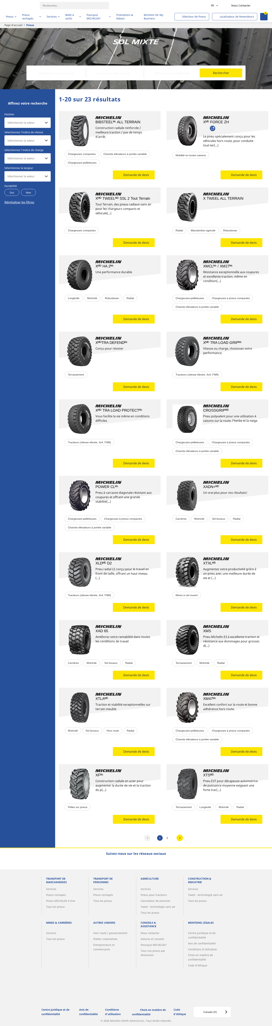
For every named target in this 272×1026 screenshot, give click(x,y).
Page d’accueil (13, 25)
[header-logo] (20, 5)
